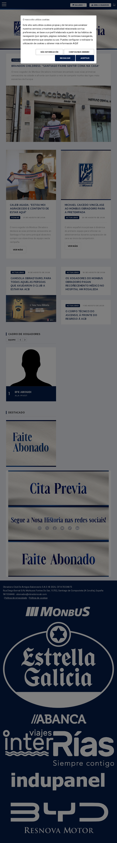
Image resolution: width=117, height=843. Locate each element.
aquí (75, 43)
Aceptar (85, 58)
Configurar (79, 52)
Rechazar (65, 58)
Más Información (49, 52)
